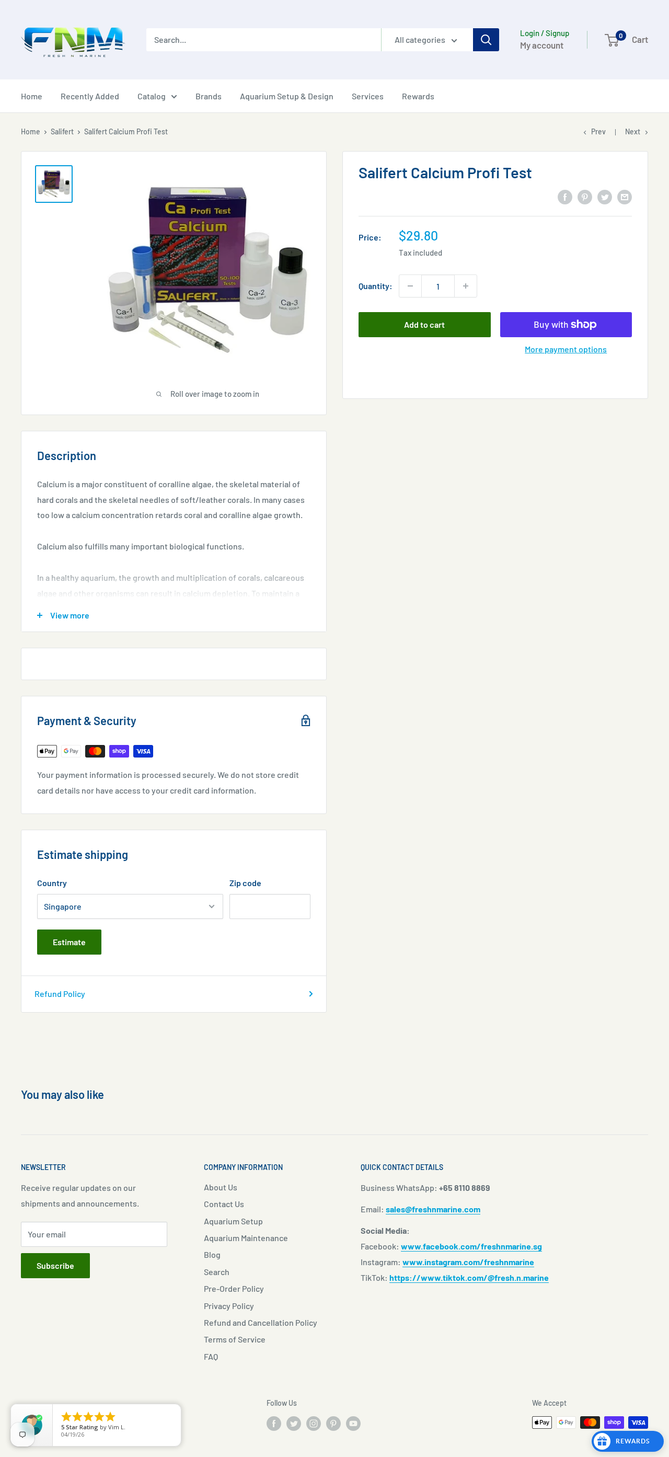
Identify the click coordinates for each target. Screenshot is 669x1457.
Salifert (62, 131)
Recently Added (90, 96)
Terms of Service (235, 1339)
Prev (598, 131)
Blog (212, 1254)
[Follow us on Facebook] (274, 1423)
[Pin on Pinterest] (585, 196)
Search (216, 1272)
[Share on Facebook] (565, 196)
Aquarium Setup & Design (286, 96)
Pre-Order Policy (234, 1288)
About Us (220, 1187)
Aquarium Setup (233, 1221)
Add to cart (424, 324)
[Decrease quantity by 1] (410, 286)
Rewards (418, 96)
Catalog (151, 96)
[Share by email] (624, 196)
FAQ (211, 1356)
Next (632, 131)
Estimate (69, 942)
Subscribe (55, 1265)
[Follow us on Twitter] (293, 1423)
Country (52, 883)
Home (31, 96)
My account (541, 45)
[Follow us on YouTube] (353, 1423)
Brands (208, 96)
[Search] (486, 39)
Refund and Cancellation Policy (260, 1322)
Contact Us (224, 1204)
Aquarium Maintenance (246, 1238)
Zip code (245, 883)
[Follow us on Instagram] (313, 1423)
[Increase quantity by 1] (466, 286)
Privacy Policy (229, 1306)
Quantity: (376, 286)
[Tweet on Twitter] (604, 196)
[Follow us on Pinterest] (333, 1423)
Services (368, 96)
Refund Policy (59, 994)
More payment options (566, 349)
